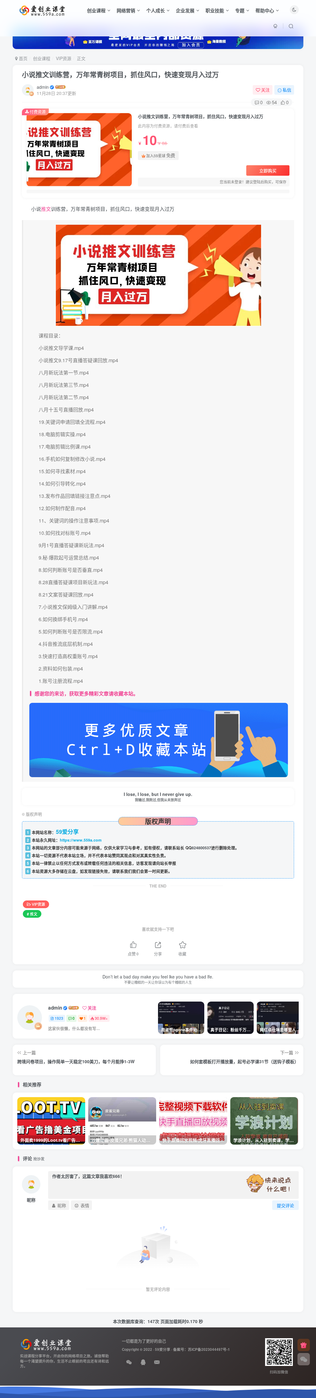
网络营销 (126, 10)
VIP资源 (63, 58)
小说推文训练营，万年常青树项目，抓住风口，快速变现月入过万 (120, 74)
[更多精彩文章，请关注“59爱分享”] (158, 739)
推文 (46, 208)
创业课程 (96, 10)
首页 (22, 58)
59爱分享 (162, 1349)
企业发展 (185, 10)
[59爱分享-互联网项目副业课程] (46, 1344)
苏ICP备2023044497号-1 (209, 1349)
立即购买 (267, 170)
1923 (59, 1018)
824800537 (201, 848)
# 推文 (32, 913)
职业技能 (215, 10)
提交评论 (285, 1205)
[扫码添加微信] (303, 1359)
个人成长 (155, 10)
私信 (287, 90)
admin (43, 87)
